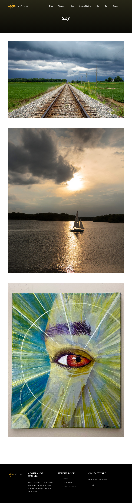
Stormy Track (66, 79)
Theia (66, 360)
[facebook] (89, 485)
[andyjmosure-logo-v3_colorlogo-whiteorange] (19, 3)
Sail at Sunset (66, 200)
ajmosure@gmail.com (100, 479)
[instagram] (93, 485)
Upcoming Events (68, 482)
